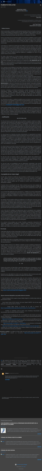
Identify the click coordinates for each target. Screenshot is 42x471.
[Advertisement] (21, 408)
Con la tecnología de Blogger (21, 464)
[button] (40, 5)
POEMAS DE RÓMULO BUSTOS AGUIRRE (11, 437)
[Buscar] (40, 2)
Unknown (7, 373)
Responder (7, 379)
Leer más (39, 433)
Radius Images (24, 466)
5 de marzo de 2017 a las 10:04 (13, 373)
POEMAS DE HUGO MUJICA (8, 450)
